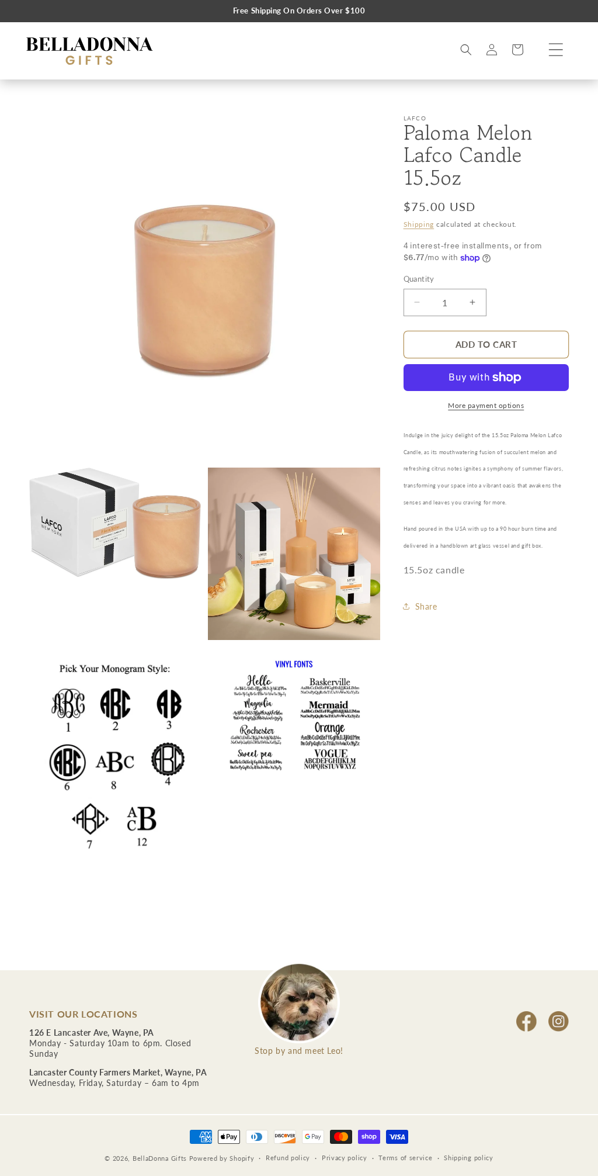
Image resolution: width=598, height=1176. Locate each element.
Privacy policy (344, 1157)
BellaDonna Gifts (160, 1158)
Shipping (419, 224)
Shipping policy (468, 1157)
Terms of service (405, 1157)
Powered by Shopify (222, 1158)
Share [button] (426, 606)
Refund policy (288, 1157)
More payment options (486, 405)
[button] (556, 50)
